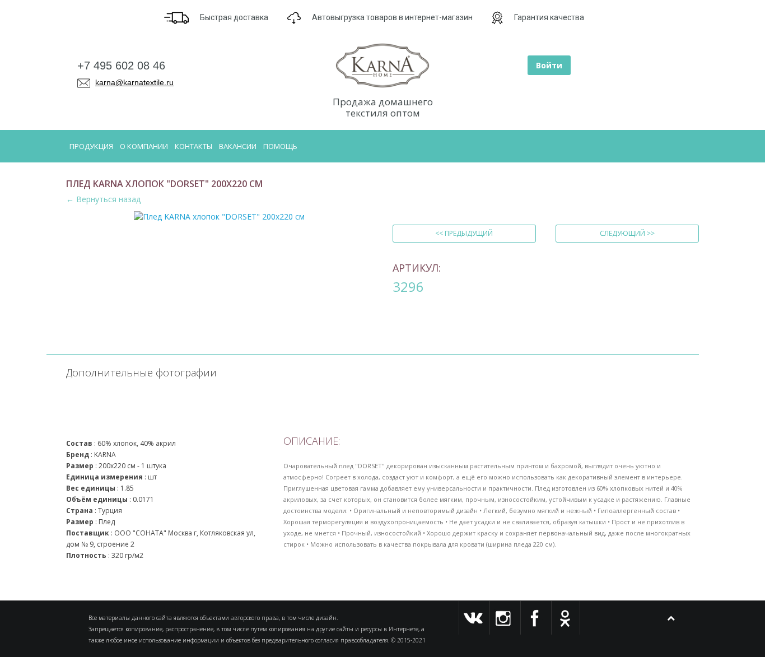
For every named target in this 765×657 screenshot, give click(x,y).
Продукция (91, 146)
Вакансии (237, 146)
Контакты (193, 146)
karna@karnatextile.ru (134, 82)
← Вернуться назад (103, 199)
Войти (549, 65)
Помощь (280, 146)
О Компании (144, 146)
